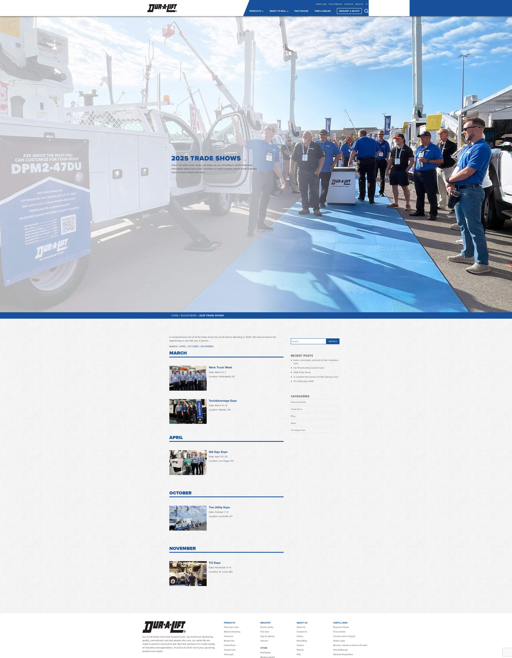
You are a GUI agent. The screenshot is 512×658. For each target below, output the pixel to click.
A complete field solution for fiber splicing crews (315, 376)
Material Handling (232, 631)
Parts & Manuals (335, 4)
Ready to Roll (278, 11)
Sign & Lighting (267, 636)
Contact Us (348, 4)
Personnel (228, 636)
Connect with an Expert (344, 636)
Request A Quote (349, 11)
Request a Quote (341, 627)
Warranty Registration (343, 654)
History (300, 636)
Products (255, 11)
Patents (300, 649)
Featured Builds (298, 402)
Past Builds (301, 11)
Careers (300, 645)
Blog (293, 416)
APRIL (183, 346)
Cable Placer (230, 645)
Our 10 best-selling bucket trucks (308, 367)
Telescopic (229, 654)
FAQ (299, 654)
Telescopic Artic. (231, 627)
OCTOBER (193, 346)
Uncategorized (298, 430)
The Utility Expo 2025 (303, 381)
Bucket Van (229, 640)
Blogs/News (189, 315)
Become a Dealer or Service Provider (350, 645)
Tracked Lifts (230, 649)
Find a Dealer (323, 11)
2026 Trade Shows (302, 372)
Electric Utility (266, 627)
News (293, 423)
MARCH (173, 346)
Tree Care (264, 631)
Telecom (264, 640)
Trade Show (296, 409)
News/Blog (302, 640)
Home (175, 315)
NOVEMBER (207, 346)
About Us (359, 4)
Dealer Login (321, 4)
